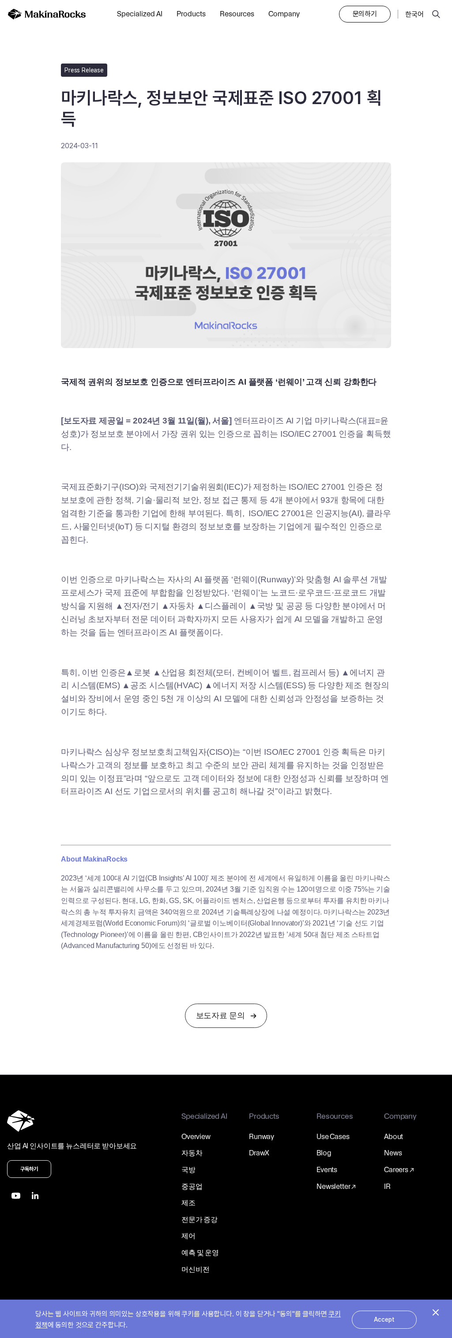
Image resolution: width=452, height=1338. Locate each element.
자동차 (192, 1153)
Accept (384, 1319)
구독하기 (29, 1169)
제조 (188, 1203)
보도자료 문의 (220, 1015)
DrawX (259, 1153)
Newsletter (333, 1186)
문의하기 (365, 14)
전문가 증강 (199, 1219)
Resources (237, 14)
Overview (196, 1136)
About (393, 1136)
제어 (188, 1236)
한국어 (414, 14)
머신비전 (195, 1269)
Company (284, 14)
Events (326, 1170)
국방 (188, 1170)
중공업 (192, 1186)
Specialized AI (139, 14)
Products (191, 14)
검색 (436, 14)
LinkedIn (35, 1195)
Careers (396, 1170)
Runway (261, 1136)
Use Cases (333, 1136)
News (393, 1153)
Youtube (16, 1195)
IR (387, 1186)
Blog (323, 1153)
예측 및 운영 (200, 1252)
